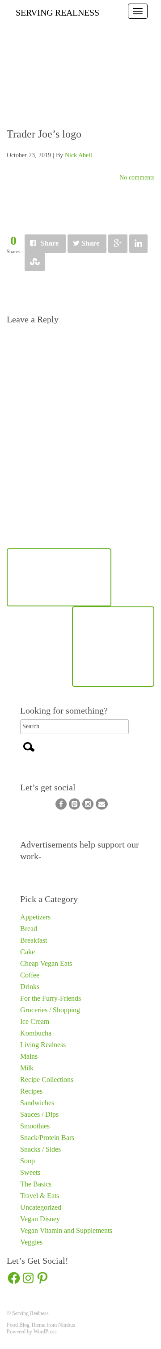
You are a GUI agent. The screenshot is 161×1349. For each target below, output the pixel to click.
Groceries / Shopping (50, 1010)
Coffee (29, 975)
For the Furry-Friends (50, 998)
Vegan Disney (40, 1219)
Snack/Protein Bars (47, 1137)
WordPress (45, 1331)
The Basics (35, 1184)
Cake (27, 952)
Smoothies (35, 1126)
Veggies (31, 1242)
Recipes (31, 1091)
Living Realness (43, 1044)
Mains (29, 1056)
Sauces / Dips (39, 1114)
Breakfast (33, 940)
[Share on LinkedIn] (138, 243)
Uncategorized (40, 1207)
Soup (27, 1161)
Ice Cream (34, 1021)
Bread (28, 928)
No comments (136, 177)
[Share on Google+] (117, 243)
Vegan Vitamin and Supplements (66, 1230)
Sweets (30, 1172)
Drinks (29, 986)
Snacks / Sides (40, 1149)
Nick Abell (78, 155)
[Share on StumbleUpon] (35, 262)
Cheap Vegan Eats (46, 963)
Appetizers (35, 917)
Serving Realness (57, 12)
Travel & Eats (39, 1195)
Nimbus (66, 1325)
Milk (27, 1068)
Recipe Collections (46, 1079)
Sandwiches (37, 1103)
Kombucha (35, 1033)
